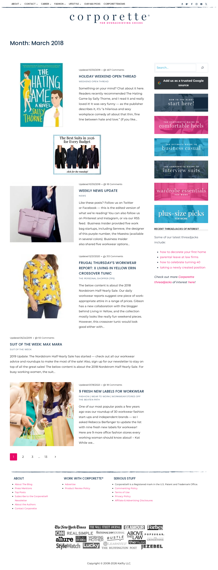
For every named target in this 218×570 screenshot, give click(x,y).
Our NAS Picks (92, 3)
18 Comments (114, 184)
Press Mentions (23, 488)
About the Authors (25, 504)
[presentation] (42, 95)
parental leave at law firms (179, 257)
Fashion (84, 396)
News (82, 195)
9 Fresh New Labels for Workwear (111, 391)
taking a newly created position (182, 267)
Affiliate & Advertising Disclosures (134, 500)
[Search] (202, 68)
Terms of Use (122, 492)
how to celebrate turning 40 (180, 262)
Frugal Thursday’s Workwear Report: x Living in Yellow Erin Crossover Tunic (107, 268)
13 (46, 457)
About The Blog (23, 484)
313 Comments (114, 256)
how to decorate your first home (183, 252)
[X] (206, 4)
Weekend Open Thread (94, 81)
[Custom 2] (187, 4)
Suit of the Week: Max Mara (36, 344)
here (191, 282)
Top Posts (20, 492)
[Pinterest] (201, 4)
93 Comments (46, 337)
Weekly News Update (98, 190)
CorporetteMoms (114, 3)
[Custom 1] (182, 4)
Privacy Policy (123, 496)
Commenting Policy (126, 488)
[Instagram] (196, 4)
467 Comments (115, 69)
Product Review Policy (77, 488)
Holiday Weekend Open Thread (107, 76)
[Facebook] (192, 4)
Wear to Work (100, 396)
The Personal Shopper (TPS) (97, 278)
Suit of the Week (20, 349)
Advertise (70, 484)
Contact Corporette (26, 508)
